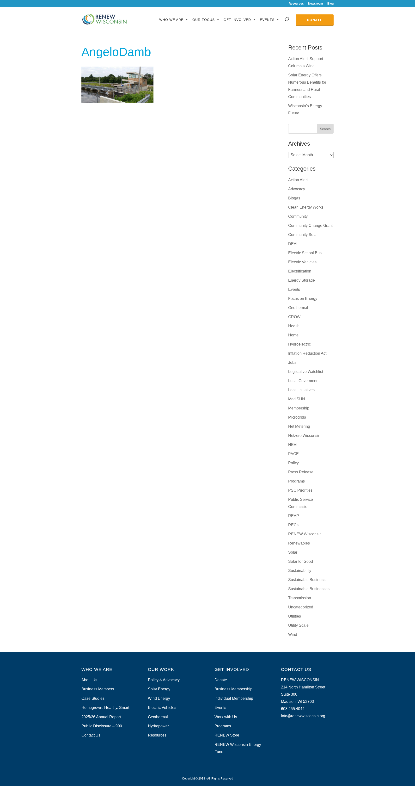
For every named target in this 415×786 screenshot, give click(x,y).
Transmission (299, 598)
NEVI (292, 445)
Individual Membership (233, 698)
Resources (296, 3)
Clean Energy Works (305, 207)
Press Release (300, 472)
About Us (89, 680)
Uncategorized (300, 607)
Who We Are (171, 20)
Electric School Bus (305, 253)
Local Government (303, 381)
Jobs (292, 362)
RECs (293, 525)
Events (267, 20)
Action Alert (298, 180)
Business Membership (233, 689)
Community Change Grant (310, 225)
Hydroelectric (299, 344)
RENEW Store (226, 735)
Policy (293, 463)
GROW (294, 317)
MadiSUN (296, 399)
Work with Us (225, 717)
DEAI (292, 244)
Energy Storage (301, 280)
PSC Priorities (300, 490)
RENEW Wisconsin (305, 534)
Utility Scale (298, 625)
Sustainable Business (306, 580)
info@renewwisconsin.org (303, 716)
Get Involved (237, 20)
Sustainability (299, 571)
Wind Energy (159, 698)
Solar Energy (159, 689)
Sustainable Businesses (309, 589)
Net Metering (299, 426)
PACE (293, 454)
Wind (292, 634)
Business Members (97, 689)
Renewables (299, 543)
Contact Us (90, 735)
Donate (314, 20)
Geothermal (298, 308)
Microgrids (297, 417)
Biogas (294, 198)
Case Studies (92, 698)
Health (293, 326)
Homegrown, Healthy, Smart (105, 708)
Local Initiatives (301, 390)
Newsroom (315, 3)
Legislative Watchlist (305, 372)
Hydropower (158, 726)
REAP (293, 516)
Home (293, 335)
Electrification (299, 271)
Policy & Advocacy (164, 680)
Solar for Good (300, 561)
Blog (330, 3)
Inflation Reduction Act (307, 353)
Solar (292, 552)
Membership (298, 408)
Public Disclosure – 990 (101, 726)
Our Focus (203, 20)
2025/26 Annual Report (101, 717)
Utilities (294, 616)
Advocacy (296, 189)
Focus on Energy (302, 299)
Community (298, 216)
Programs (296, 481)
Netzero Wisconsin (304, 435)
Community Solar (303, 235)
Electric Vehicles (302, 262)
